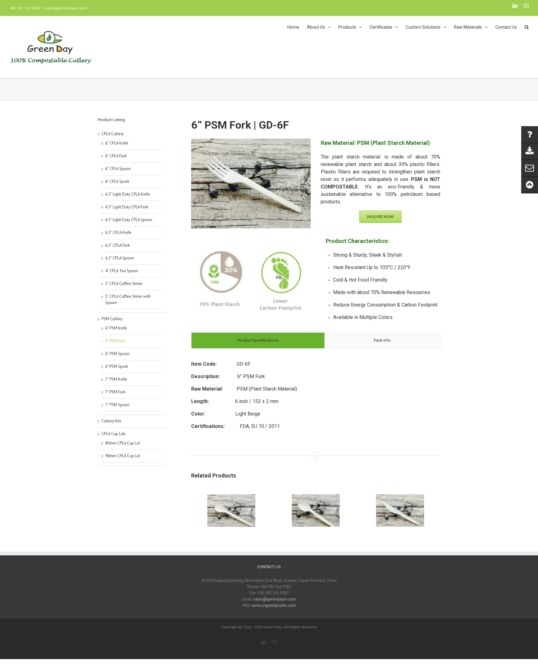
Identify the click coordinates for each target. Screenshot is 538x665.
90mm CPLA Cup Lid (122, 455)
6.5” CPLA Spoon (119, 258)
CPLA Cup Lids (113, 433)
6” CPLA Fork (116, 156)
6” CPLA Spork (117, 181)
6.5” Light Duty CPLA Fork (126, 207)
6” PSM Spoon (117, 353)
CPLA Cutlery (112, 133)
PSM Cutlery (111, 318)
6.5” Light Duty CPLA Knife (127, 194)
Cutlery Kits (111, 421)
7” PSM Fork (115, 392)
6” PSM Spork (116, 366)
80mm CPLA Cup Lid (122, 443)
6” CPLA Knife (116, 143)
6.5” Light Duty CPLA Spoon (128, 219)
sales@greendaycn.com (66, 8)
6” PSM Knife (116, 328)
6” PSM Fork (115, 341)
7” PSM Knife (116, 379)
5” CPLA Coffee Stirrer (123, 283)
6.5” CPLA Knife (118, 232)
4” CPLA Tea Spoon (121, 270)
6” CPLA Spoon (118, 168)
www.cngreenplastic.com (274, 605)
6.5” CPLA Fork (117, 245)
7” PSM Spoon (117, 404)
